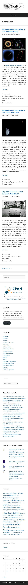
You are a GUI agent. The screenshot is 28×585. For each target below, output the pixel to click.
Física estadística (7, 351)
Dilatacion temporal (12, 502)
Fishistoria (4, 509)
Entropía (14, 507)
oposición (16, 519)
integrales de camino (12, 515)
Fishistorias (6, 344)
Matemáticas (6, 355)
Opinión (5, 357)
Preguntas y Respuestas (9, 361)
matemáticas (13, 517)
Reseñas (5, 367)
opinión (11, 520)
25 (7, 571)
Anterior (5, 268)
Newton (5, 520)
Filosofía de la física (8, 342)
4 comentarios (8, 103)
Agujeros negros (7, 493)
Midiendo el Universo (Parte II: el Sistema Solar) (13, 30)
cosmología (6, 500)
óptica (18, 534)
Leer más (4, 89)
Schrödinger (12, 530)
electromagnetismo (14, 505)
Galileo (7, 511)
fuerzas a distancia (15, 509)
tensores (11, 532)
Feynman (19, 507)
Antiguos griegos (8, 96)
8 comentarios (8, 261)
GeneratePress (22, 583)
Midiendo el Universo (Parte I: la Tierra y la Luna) (13, 111)
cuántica (14, 500)
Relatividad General (8, 365)
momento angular (20, 517)
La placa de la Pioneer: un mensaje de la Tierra (12, 193)
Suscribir (6, 323)
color (18, 495)
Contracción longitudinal (11, 498)
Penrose (12, 522)
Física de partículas (8, 349)
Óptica (4, 359)
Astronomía (7, 94)
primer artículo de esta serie (13, 65)
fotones (9, 509)
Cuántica (5, 338)
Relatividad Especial (8, 363)
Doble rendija (22, 502)
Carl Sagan (14, 256)
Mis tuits (5, 547)
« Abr (4, 577)
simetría (18, 530)
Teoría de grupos (11, 534)
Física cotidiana (7, 347)
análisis (5, 495)
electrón (5, 507)
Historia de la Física (13, 98)
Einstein (6, 505)
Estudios (5, 340)
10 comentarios (8, 184)
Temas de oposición (8, 369)
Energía (10, 507)
